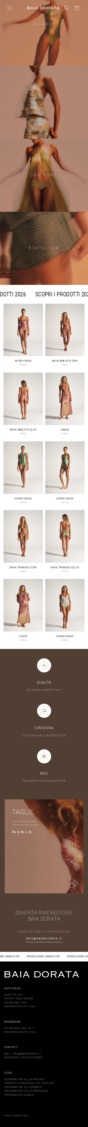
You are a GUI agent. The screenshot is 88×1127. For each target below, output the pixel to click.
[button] (9, 8)
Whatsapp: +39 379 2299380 (23, 1057)
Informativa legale (19, 1094)
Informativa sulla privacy (24, 1079)
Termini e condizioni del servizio (29, 1083)
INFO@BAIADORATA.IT (44, 938)
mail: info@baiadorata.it (22, 1053)
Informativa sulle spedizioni (26, 1090)
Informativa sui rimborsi (23, 1087)
